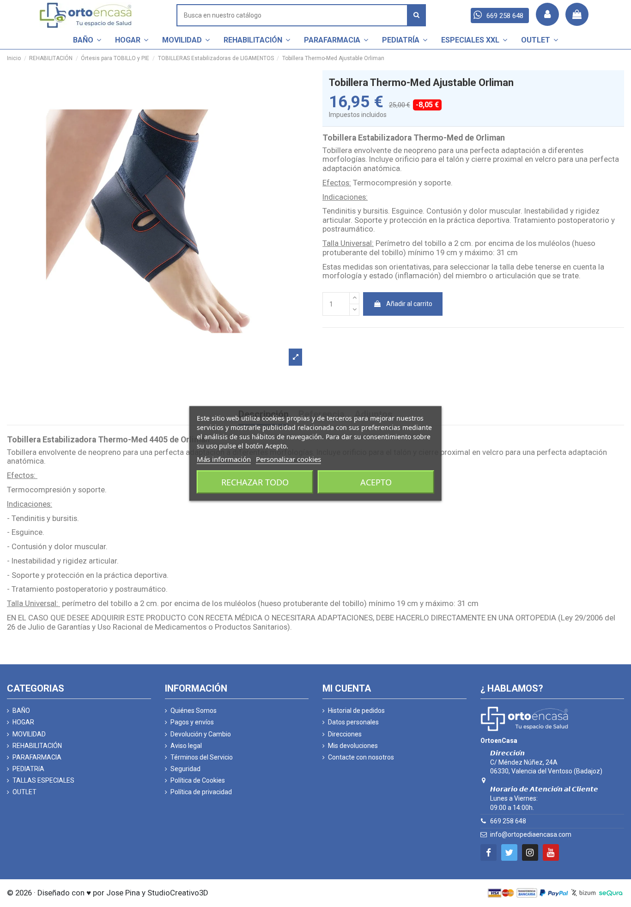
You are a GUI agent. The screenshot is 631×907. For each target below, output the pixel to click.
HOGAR (23, 722)
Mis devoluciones (353, 745)
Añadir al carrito (409, 303)
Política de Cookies (197, 780)
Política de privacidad (201, 792)
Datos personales (353, 722)
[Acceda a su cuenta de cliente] (547, 14)
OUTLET (24, 792)
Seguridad (185, 768)
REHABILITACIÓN (37, 745)
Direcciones (345, 734)
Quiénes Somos (193, 710)
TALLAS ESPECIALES (43, 780)
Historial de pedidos (356, 710)
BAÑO (21, 710)
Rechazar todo (255, 482)
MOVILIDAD (29, 734)
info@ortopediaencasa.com (530, 834)
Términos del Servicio (201, 757)
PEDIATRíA (28, 768)
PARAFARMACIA (36, 757)
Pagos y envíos (192, 722)
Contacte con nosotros (361, 757)
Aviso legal (186, 745)
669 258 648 (508, 821)
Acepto (376, 482)
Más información (224, 459)
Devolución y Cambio (200, 734)
